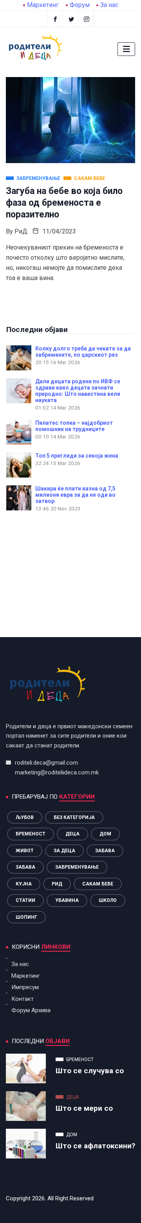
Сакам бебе (97, 884)
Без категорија (74, 817)
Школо (108, 900)
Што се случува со (90, 1070)
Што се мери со (84, 1108)
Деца (72, 834)
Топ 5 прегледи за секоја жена (76, 456)
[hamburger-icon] (126, 49)
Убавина (67, 900)
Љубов (25, 817)
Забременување (77, 867)
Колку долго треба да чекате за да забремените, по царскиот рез (83, 351)
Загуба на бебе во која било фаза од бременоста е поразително (64, 203)
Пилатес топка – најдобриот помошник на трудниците (74, 426)
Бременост (30, 834)
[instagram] (87, 19)
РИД (57, 884)
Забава (105, 850)
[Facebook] (55, 19)
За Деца (64, 850)
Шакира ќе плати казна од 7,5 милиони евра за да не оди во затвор (75, 494)
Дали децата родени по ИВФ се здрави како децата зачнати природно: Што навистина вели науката (77, 390)
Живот (25, 850)
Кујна (24, 884)
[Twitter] (71, 19)
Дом (105, 834)
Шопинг (26, 917)
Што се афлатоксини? (95, 1145)
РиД (20, 231)
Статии (25, 900)
